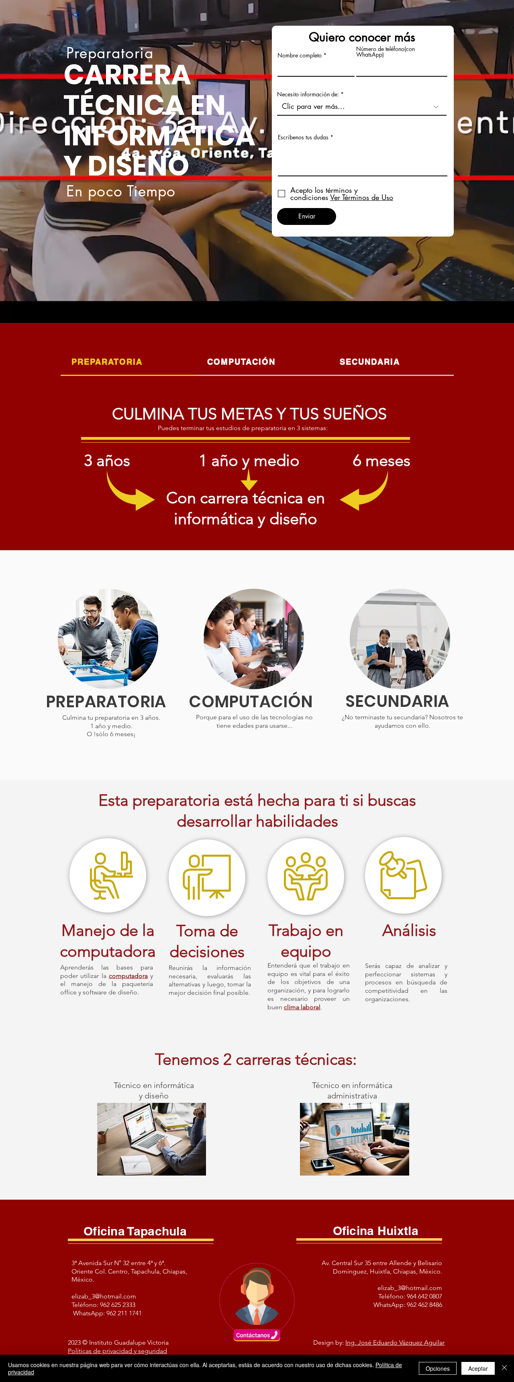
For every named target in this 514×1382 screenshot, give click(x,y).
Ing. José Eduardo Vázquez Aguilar (395, 1342)
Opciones (438, 1368)
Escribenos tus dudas (303, 137)
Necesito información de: (308, 94)
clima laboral (302, 1007)
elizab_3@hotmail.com (103, 1296)
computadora (128, 976)
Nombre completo (299, 55)
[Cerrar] (504, 1368)
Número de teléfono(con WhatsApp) (385, 51)
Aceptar (478, 1368)
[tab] (128, 362)
